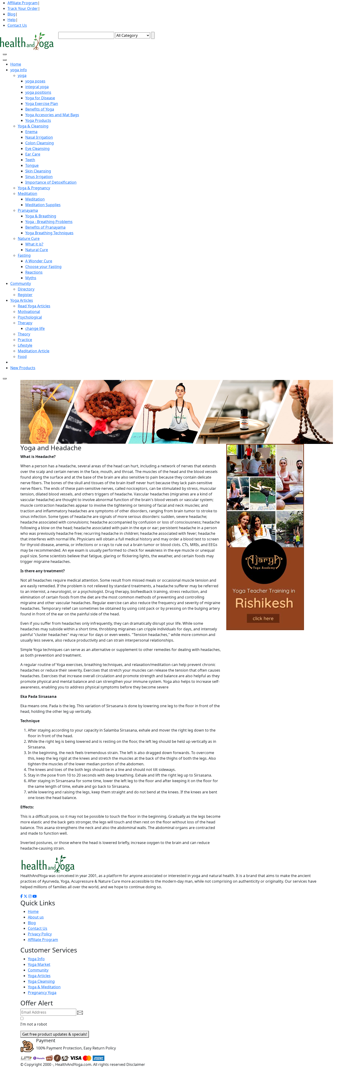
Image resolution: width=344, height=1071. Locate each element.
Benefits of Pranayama (45, 227)
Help (11, 19)
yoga (22, 75)
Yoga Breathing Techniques (49, 232)
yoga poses (35, 81)
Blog (11, 14)
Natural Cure (36, 249)
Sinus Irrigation (39, 176)
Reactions (34, 272)
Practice (25, 339)
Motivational (29, 311)
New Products (22, 367)
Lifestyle (25, 345)
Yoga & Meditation (44, 986)
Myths (30, 277)
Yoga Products (38, 120)
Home (15, 64)
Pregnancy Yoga (42, 992)
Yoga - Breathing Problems (49, 221)
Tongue (32, 165)
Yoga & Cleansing (33, 126)
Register (25, 294)
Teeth (30, 159)
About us (36, 917)
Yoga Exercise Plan (41, 103)
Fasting (24, 255)
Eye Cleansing (37, 148)
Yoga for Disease (40, 97)
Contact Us (17, 25)
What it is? (34, 244)
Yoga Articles (39, 975)
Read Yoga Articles (34, 306)
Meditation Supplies (43, 204)
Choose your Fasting (43, 266)
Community (38, 970)
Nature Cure (29, 238)
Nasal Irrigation (39, 137)
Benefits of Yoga (39, 109)
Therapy (25, 322)
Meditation (27, 193)
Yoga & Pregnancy (34, 187)
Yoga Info (36, 958)
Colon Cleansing (39, 142)
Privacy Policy (40, 934)
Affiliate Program (22, 2)
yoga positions (38, 92)
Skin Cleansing (38, 171)
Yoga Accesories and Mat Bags (52, 114)
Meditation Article (33, 350)
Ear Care (32, 154)
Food (22, 356)
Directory (26, 289)
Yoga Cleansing (41, 981)
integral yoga (37, 86)
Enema (31, 131)
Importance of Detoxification (51, 182)
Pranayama (28, 210)
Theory (24, 334)
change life (35, 328)
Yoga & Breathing (40, 216)
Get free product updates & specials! (54, 1034)
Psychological (30, 317)
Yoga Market (39, 964)
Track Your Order (22, 8)
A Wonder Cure (38, 261)
